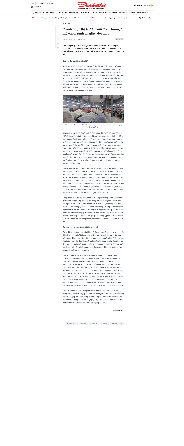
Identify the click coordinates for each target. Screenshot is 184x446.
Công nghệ (123, 12)
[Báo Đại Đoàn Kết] (92, 5)
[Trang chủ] (33, 13)
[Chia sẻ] (182, 443)
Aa (57, 29)
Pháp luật (86, 12)
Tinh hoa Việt (103, 12)
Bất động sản (113, 12)
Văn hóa (64, 12)
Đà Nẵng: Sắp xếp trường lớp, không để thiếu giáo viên (52, 18)
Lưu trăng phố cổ (82, 18)
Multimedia (132, 12)
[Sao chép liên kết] (57, 43)
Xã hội (52, 12)
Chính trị (38, 12)
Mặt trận (46, 12)
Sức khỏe (79, 12)
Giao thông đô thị (143, 12)
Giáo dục (72, 12)
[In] (57, 47)
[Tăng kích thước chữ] (57, 32)
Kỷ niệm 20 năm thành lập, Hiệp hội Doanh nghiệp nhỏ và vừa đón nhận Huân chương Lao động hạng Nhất (129, 18)
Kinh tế (58, 12)
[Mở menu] (32, 3)
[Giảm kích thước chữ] (57, 27)
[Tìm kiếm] (37, 3)
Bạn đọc (94, 12)
